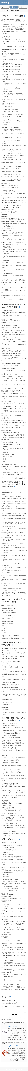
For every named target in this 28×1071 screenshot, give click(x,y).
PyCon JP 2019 (12, 1026)
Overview (6, 7)
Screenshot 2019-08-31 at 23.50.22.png (12, 1018)
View (24, 1018)
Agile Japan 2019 (13, 1046)
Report (14, 7)
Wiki (24, 7)
